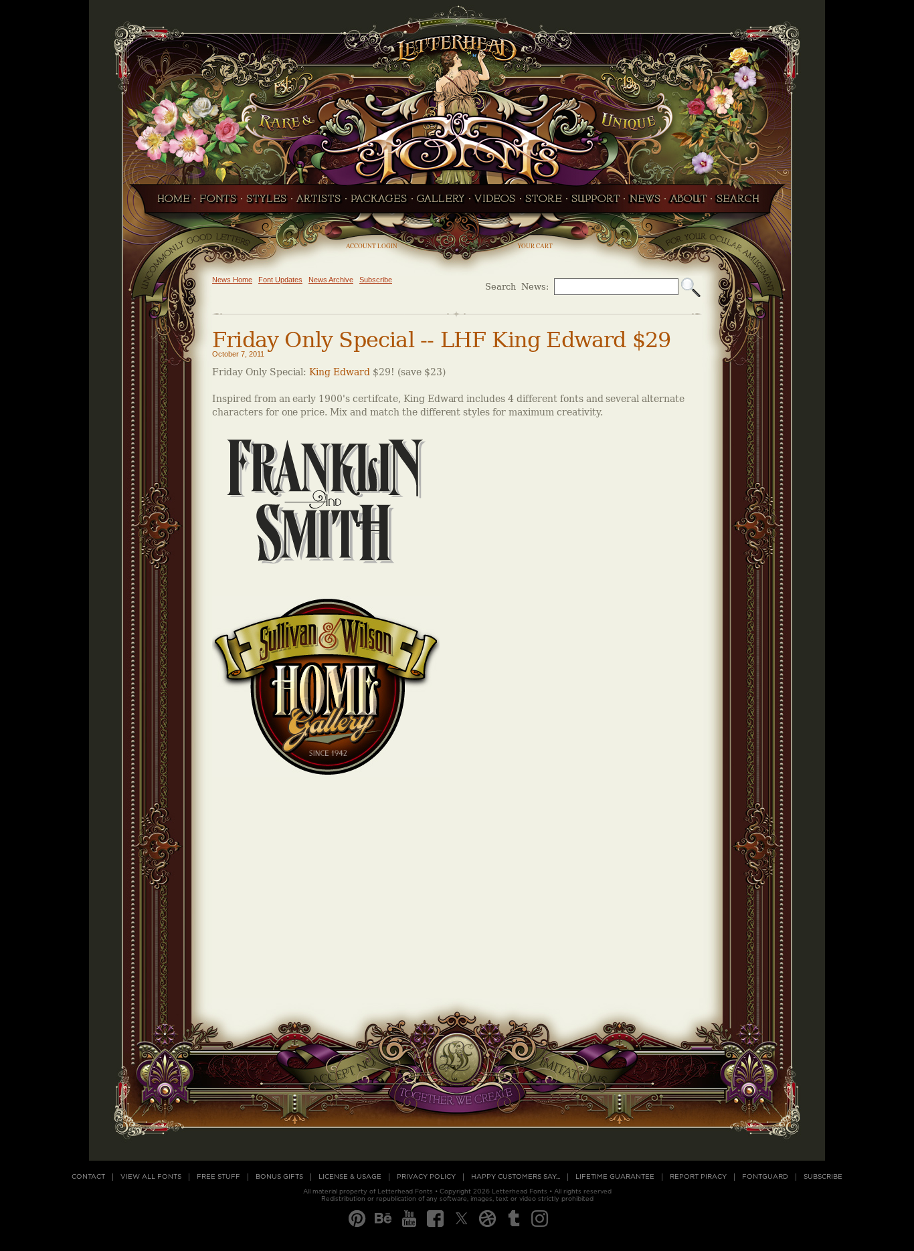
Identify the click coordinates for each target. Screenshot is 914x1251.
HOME (170, 202)
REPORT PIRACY (698, 1176)
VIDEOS (495, 202)
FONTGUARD (765, 1176)
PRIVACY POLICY (426, 1176)
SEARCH (741, 202)
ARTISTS (319, 202)
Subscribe (375, 280)
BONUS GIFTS (279, 1176)
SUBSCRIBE (823, 1176)
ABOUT (688, 202)
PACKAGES (379, 202)
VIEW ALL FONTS (150, 1176)
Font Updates (280, 280)
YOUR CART (535, 246)
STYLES (267, 202)
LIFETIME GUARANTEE (614, 1176)
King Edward (339, 372)
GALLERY (441, 202)
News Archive (330, 280)
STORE (544, 202)
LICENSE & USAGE (349, 1176)
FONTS (218, 202)
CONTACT (88, 1176)
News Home (232, 280)
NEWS (644, 202)
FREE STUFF (218, 1176)
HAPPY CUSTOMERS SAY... (515, 1176)
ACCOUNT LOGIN (371, 246)
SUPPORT (595, 202)
